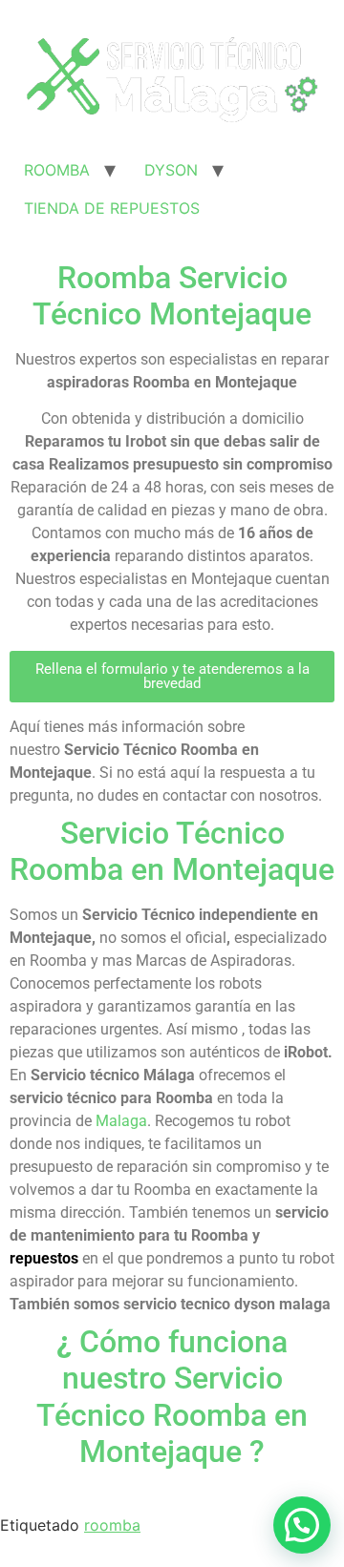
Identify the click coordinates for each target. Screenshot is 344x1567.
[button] (172, 676)
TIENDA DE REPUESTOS (112, 208)
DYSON (171, 169)
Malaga (121, 1121)
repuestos (44, 1258)
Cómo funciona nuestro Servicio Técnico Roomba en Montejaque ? (172, 1397)
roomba (112, 1525)
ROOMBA (57, 169)
